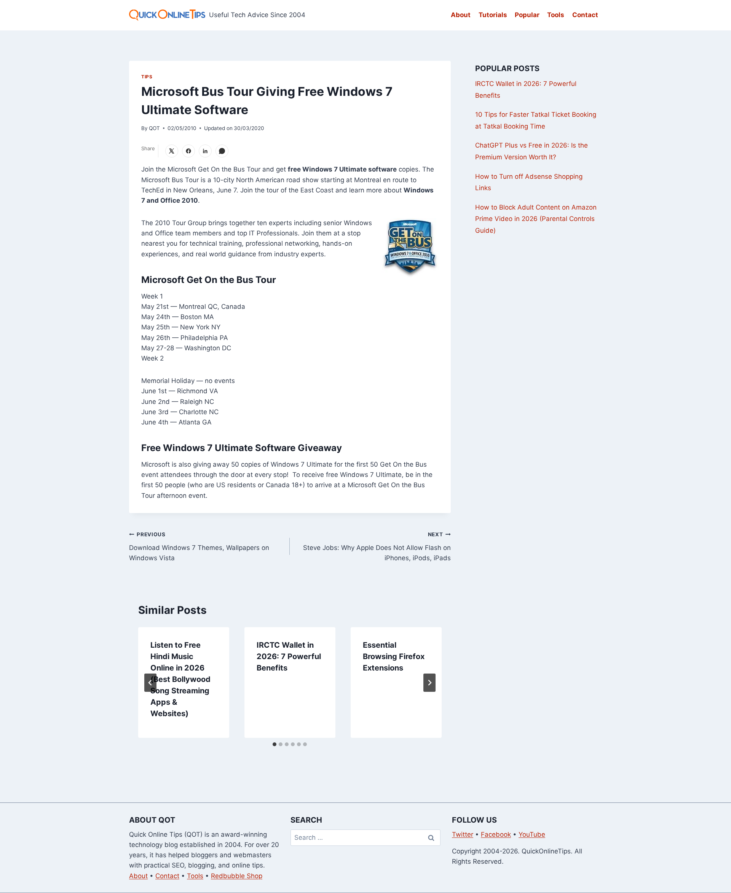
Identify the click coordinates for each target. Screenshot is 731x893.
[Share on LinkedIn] (205, 151)
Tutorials (493, 15)
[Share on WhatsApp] (221, 151)
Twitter (462, 834)
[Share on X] (171, 151)
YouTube (532, 834)
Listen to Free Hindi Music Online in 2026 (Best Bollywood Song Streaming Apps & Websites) (180, 679)
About (461, 15)
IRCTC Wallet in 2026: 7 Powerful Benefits (289, 656)
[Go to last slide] (150, 683)
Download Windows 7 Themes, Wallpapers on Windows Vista (199, 546)
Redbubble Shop (236, 876)
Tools (555, 15)
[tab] (274, 744)
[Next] (429, 683)
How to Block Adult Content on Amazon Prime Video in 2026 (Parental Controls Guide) (536, 218)
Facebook (496, 834)
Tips (146, 76)
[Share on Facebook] (188, 151)
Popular (527, 15)
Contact (585, 15)
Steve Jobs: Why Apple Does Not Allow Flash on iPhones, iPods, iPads (376, 546)
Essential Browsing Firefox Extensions (394, 656)
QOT (154, 128)
